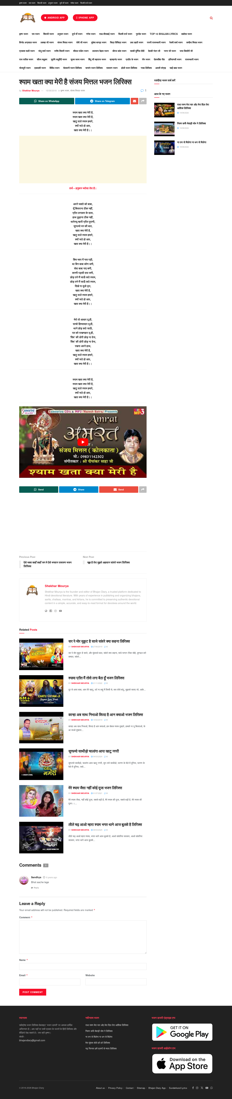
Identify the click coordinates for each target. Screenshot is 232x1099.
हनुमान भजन (53, 2)
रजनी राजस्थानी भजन (156, 42)
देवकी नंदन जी (154, 50)
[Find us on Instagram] (197, 1088)
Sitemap (141, 1087)
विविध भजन (54, 67)
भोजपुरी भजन (25, 67)
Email (23, 975)
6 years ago (51, 877)
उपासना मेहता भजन (100, 50)
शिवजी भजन (41, 2)
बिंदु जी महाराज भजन (97, 59)
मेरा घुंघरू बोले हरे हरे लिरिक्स (97, 1042)
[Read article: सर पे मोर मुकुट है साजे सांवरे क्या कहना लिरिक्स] (41, 654)
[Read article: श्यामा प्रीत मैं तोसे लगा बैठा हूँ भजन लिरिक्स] (41, 691)
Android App (56, 17)
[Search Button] (211, 17)
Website (90, 975)
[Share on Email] (134, 101)
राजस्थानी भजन (192, 59)
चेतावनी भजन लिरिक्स (72, 67)
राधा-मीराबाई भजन (107, 34)
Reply (36, 887)
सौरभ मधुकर (42, 59)
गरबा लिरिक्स (146, 67)
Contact (129, 1087)
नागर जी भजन (170, 50)
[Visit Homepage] (27, 18)
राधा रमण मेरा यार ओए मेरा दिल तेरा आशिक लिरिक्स (193, 106)
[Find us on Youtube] (207, 1088)
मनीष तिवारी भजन (61, 50)
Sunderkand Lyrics (178, 1087)
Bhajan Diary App (157, 1087)
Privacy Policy (115, 1087)
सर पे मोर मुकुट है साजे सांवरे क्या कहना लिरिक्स (99, 641)
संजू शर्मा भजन (44, 50)
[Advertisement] (83, 159)
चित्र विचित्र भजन (118, 42)
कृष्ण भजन (23, 2)
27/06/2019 (97, 646)
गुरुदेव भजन (141, 34)
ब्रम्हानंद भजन (116, 59)
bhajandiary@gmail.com (32, 1040)
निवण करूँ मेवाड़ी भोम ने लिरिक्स (191, 123)
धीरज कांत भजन (119, 50)
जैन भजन (146, 59)
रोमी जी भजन (81, 42)
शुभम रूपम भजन (78, 59)
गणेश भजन (74, 2)
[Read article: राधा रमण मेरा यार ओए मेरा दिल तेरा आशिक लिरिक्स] (164, 110)
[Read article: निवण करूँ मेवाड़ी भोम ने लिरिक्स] (164, 129)
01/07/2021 (97, 793)
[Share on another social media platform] (143, 101)
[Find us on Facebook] (193, 1088)
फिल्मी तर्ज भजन (86, 2)
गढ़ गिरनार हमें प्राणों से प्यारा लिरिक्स (101, 1048)
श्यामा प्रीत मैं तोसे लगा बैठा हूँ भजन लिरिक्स (96, 677)
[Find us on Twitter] (202, 1088)
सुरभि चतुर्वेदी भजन (59, 59)
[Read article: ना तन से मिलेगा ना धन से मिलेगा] (164, 147)
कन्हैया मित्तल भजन (194, 42)
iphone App (86, 17)
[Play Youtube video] (83, 442)
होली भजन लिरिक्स (129, 67)
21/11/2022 (97, 683)
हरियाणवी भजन (174, 59)
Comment (26, 917)
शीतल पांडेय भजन (80, 50)
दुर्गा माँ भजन (64, 2)
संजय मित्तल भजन (65, 42)
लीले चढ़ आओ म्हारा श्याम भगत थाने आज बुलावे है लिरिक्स (105, 824)
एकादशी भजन (40, 67)
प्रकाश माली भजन (27, 50)
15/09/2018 (51, 90)
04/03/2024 (97, 756)
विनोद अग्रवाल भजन (28, 42)
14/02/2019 (97, 719)
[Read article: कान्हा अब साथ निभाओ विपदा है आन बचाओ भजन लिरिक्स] (41, 727)
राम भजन (32, 2)
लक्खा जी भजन (47, 42)
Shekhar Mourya (30, 90)
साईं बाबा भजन (176, 67)
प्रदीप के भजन (132, 59)
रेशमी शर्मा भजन (176, 42)
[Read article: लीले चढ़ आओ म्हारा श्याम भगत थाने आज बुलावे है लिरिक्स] (41, 837)
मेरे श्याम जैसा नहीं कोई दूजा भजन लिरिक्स (95, 787)
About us (100, 1087)
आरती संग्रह (160, 67)
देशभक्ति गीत (159, 59)
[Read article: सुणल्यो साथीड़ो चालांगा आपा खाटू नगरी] (41, 764)
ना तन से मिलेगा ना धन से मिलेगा (191, 142)
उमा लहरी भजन (136, 42)
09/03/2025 (97, 829)
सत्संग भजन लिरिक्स (94, 67)
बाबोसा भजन (186, 34)
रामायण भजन (112, 67)
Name (23, 960)
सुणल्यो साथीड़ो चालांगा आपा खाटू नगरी (93, 751)
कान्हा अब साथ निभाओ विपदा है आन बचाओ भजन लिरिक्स (105, 714)
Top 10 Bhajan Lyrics (164, 34)
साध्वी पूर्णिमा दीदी (137, 50)
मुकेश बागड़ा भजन (98, 42)
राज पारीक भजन (26, 59)
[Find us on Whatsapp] (211, 1088)
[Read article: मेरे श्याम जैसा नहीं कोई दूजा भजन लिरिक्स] (41, 801)
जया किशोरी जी (186, 50)
